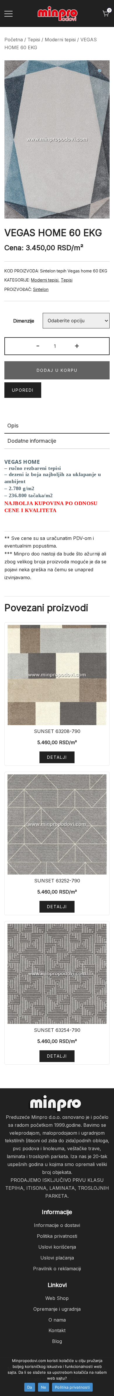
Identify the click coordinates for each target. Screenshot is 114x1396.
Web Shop (57, 1298)
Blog (57, 1341)
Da (29, 1387)
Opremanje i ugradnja (57, 1309)
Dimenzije (23, 321)
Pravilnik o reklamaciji (57, 1268)
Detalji (57, 757)
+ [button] (77, 345)
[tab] (57, 426)
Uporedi (23, 390)
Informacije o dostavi (57, 1225)
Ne (43, 1387)
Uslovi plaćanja (57, 1258)
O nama (57, 1320)
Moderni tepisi (60, 39)
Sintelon (41, 289)
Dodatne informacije (31, 441)
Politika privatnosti (57, 1236)
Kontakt (57, 1330)
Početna (13, 39)
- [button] (38, 345)
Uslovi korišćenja (57, 1247)
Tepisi (33, 39)
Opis (12, 425)
